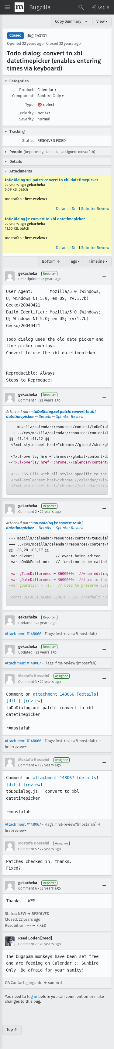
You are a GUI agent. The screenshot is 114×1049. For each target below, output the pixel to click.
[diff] (13, 700)
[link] (57, 458)
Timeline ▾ (98, 261)
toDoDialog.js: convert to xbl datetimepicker (45, 219)
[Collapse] (104, 276)
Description (27, 279)
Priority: (27, 113)
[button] (100, 7)
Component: (23, 95)
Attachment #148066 (23, 633)
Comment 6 (27, 888)
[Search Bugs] (81, 7)
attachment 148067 (53, 777)
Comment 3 (27, 682)
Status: (28, 140)
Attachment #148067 (23, 663)
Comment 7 (27, 944)
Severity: (26, 119)
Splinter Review (95, 208)
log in (32, 996)
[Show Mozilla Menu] (19, 7)
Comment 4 (27, 765)
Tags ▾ (74, 261)
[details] (87, 694)
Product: (26, 89)
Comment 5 (27, 849)
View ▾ (102, 21)
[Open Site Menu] (7, 7)
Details (62, 208)
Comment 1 (27, 400)
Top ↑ (12, 1029)
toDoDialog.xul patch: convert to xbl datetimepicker (51, 180)
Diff (75, 208)
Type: (29, 104)
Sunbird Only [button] (50, 95)
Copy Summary (68, 21)
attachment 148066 (53, 694)
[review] (33, 700)
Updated (25, 623)
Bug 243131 (36, 35)
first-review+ (36, 199)
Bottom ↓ (51, 261)
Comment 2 (27, 512)
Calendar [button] (47, 89)
